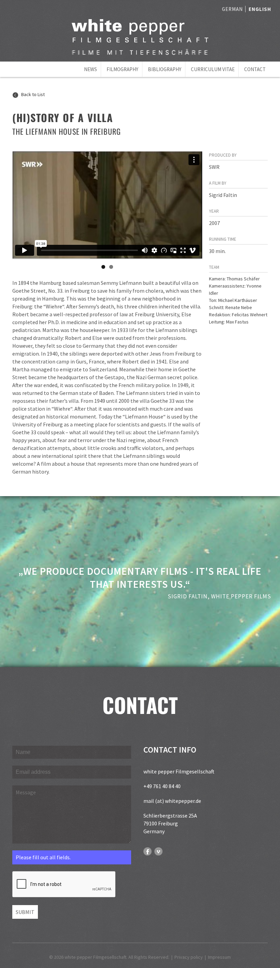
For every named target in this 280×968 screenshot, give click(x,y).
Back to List (32, 94)
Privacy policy (188, 957)
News (90, 69)
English (260, 9)
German (232, 9)
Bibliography (164, 69)
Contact (255, 69)
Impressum (219, 957)
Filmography (122, 69)
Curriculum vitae (213, 69)
